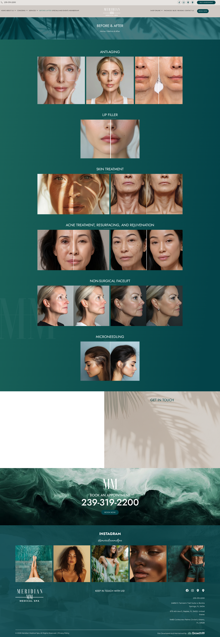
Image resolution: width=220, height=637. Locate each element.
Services (32, 10)
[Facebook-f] (179, 2)
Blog (175, 10)
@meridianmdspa (110, 540)
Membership (74, 10)
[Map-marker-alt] (188, 2)
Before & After (45, 10)
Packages (168, 10)
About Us (10, 10)
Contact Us (189, 10)
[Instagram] (183, 2)
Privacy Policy (63, 633)
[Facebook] (187, 590)
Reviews (180, 10)
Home (3, 10)
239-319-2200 (110, 502)
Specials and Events (60, 10)
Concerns (21, 10)
